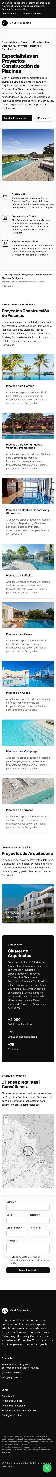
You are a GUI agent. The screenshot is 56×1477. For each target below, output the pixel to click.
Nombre (11, 1202)
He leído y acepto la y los (29, 1260)
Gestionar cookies (32, 13)
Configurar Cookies (12, 1415)
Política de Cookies (12, 1400)
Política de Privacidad (13, 1405)
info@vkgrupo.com (12, 1377)
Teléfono (35, 1214)
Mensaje (11, 1240)
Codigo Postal (14, 1227)
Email (9, 1214)
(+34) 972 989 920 (11, 1372)
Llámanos (42, 118)
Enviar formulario (28, 1270)
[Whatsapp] (47, 1468)
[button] (28, 1151)
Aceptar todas (9, 13)
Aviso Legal (8, 1396)
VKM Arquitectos (20, 22)
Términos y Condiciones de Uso (19, 1410)
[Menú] (52, 23)
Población (35, 1227)
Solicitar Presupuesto (15, 118)
